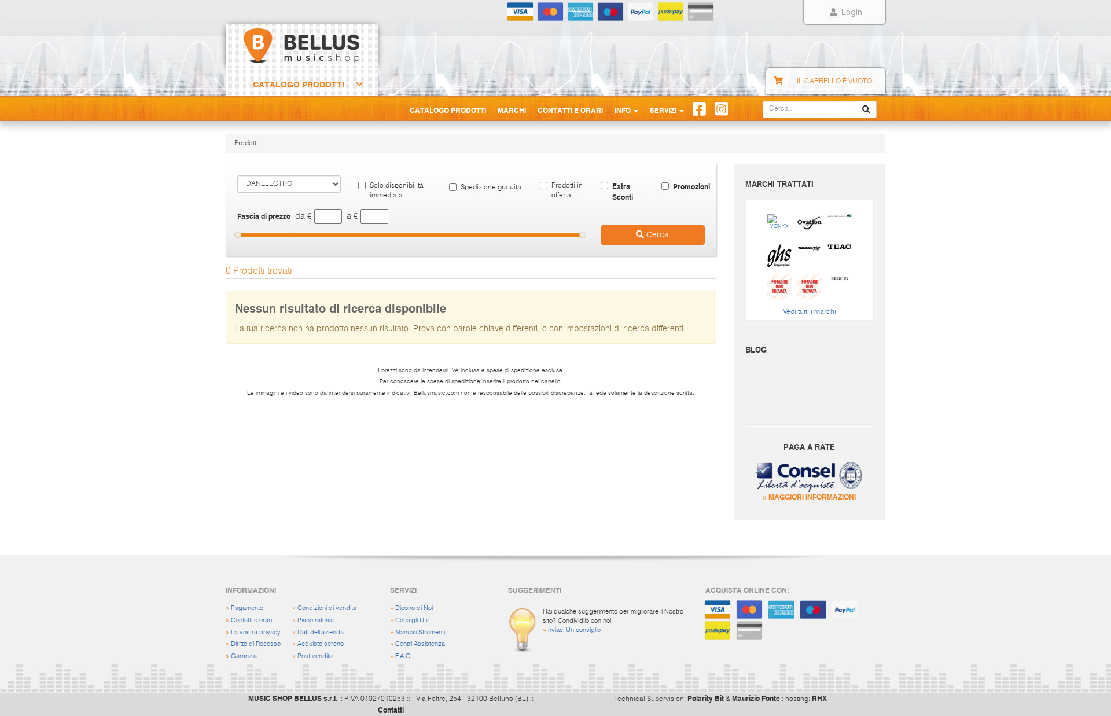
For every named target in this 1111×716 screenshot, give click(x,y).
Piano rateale (315, 620)
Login (850, 13)
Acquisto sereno (320, 644)
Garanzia (244, 656)
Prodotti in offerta (567, 190)
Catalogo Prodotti (298, 84)
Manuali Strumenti (420, 632)
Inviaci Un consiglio (573, 630)
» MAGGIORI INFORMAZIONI (809, 496)
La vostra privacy (256, 632)
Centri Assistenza (420, 644)
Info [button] (623, 110)
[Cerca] (866, 109)
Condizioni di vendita (326, 608)
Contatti (391, 709)
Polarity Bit (705, 698)
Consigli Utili (412, 620)
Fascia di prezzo (263, 216)
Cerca (656, 235)
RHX (819, 698)
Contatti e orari (251, 620)
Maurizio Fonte (756, 698)
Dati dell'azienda (320, 632)
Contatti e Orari (570, 110)
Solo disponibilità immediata (397, 190)
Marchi (512, 110)
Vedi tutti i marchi (809, 312)
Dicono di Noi (414, 608)
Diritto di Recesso (256, 644)
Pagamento (247, 608)
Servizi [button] (664, 110)
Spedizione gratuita (491, 187)
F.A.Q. (404, 656)
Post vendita (315, 656)
